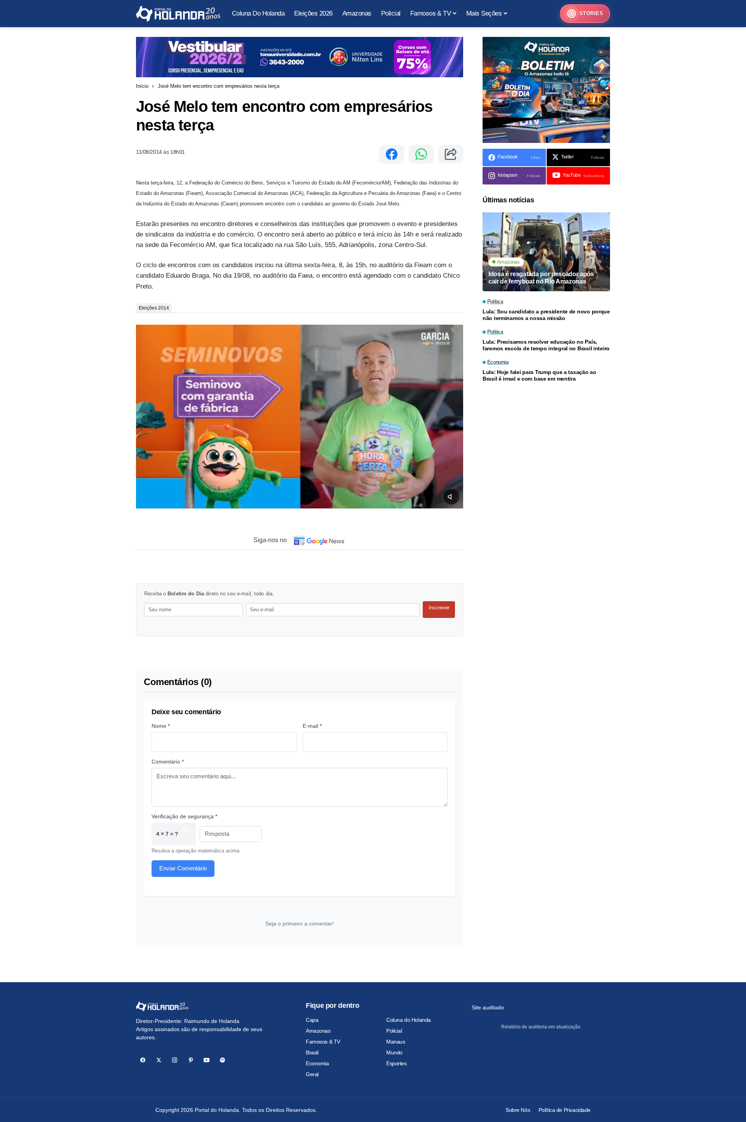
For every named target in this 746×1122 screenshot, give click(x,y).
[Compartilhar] (450, 154)
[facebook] (143, 1060)
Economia (317, 1063)
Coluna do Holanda (408, 1020)
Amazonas (318, 1031)
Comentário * (168, 761)
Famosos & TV (323, 1042)
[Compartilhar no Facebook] (391, 154)
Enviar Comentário (183, 868)
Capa (312, 1020)
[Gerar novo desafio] (185, 834)
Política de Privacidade (565, 1110)
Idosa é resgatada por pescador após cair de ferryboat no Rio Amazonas (541, 278)
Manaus (395, 1042)
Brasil (312, 1052)
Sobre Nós (517, 1110)
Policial (394, 1031)
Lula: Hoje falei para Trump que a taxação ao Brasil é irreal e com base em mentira (539, 375)
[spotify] (222, 1060)
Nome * (161, 726)
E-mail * (312, 726)
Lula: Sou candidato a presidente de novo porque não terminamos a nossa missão (546, 315)
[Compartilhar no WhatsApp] (421, 154)
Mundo (394, 1052)
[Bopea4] (178, 14)
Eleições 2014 (154, 308)
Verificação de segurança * (184, 816)
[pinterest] (190, 1060)
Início (142, 86)
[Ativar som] (451, 496)
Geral (312, 1074)
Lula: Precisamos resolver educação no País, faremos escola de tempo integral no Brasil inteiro (546, 345)
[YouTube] (206, 1060)
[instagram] (174, 1060)
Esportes (396, 1063)
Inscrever (439, 608)
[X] (159, 1060)
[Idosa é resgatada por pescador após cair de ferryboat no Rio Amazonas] (546, 251)
